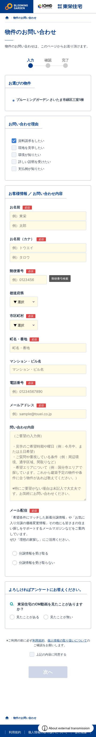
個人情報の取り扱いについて (67, 640)
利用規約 (38, 640)
